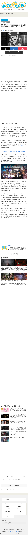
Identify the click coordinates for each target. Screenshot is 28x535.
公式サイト (23, 145)
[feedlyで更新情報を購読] (16, 254)
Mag (3, 30)
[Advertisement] (14, 107)
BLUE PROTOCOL (6, 22)
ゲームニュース (5, 19)
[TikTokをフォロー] (12, 254)
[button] (9, 52)
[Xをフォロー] (9, 254)
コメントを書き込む (14, 485)
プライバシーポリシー (11, 531)
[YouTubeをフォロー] (11, 254)
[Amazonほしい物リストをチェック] (14, 254)
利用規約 (17, 531)
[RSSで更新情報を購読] (18, 254)
